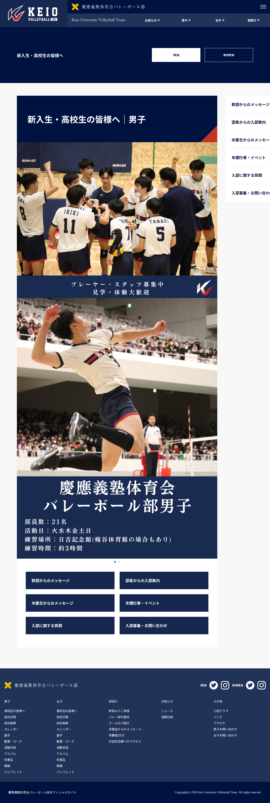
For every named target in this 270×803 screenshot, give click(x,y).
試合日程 (10, 717)
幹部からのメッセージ (51, 580)
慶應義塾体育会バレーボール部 (41, 685)
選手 (7, 735)
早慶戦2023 (116, 735)
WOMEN (228, 55)
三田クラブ (220, 711)
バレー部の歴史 (119, 717)
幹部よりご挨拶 (119, 711)
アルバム (10, 753)
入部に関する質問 (47, 625)
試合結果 (10, 723)
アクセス (219, 723)
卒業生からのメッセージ (52, 603)
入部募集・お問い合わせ (146, 625)
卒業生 (8, 759)
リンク (217, 717)
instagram (225, 685)
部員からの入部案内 (143, 580)
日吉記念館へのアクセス (125, 741)
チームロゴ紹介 (119, 723)
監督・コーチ (13, 741)
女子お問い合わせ (225, 735)
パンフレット (13, 772)
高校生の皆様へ (14, 711)
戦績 (7, 766)
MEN (176, 55)
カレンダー (11, 729)
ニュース (167, 711)
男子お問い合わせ (225, 729)
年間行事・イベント (143, 603)
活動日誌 (10, 747)
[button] (115, 562)
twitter (213, 685)
